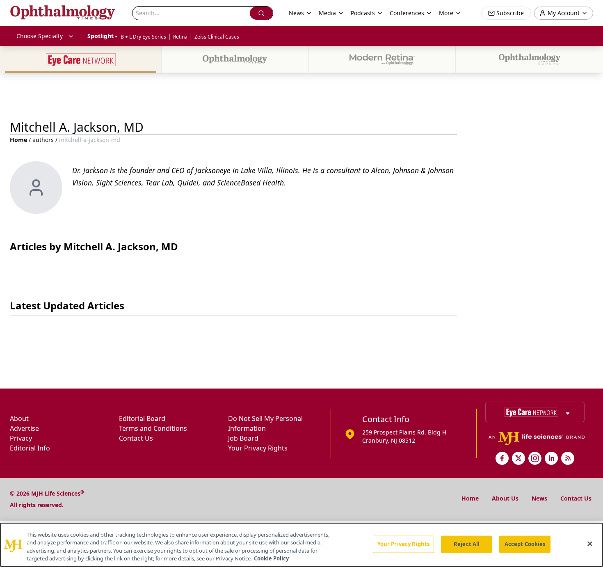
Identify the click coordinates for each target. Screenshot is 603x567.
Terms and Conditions (153, 428)
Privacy (21, 438)
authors (43, 140)
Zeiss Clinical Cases (216, 36)
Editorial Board (142, 418)
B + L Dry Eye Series (143, 36)
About (19, 418)
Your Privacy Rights (258, 448)
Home (18, 140)
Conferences (407, 13)
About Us (505, 498)
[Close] (590, 544)
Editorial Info (30, 448)
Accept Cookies (525, 544)
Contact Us (136, 438)
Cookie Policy (271, 558)
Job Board (243, 438)
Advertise (24, 428)
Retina (180, 36)
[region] (301, 545)
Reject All (467, 544)
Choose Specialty (39, 36)
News (539, 498)
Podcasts (363, 13)
